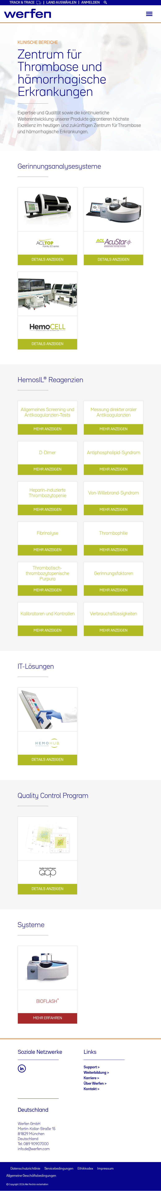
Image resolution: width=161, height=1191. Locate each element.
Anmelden (90, 2)
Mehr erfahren (47, 1018)
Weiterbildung (95, 1072)
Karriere (90, 1078)
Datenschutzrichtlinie (25, 1168)
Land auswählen (61, 2)
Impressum (105, 1168)
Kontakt (90, 1089)
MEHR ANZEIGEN (47, 429)
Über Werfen (94, 1083)
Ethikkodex (85, 1168)
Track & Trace (22, 2)
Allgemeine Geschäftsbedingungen (31, 1175)
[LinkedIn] (22, 1068)
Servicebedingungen (58, 1168)
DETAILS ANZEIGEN (47, 259)
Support (90, 1067)
